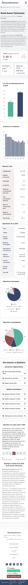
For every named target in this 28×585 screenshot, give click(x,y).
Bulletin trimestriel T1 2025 (12, 404)
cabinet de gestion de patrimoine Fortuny (22, 582)
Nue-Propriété (14, 547)
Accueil (4, 7)
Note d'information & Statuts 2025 (12, 372)
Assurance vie (14, 554)
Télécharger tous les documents (13, 416)
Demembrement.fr (5, 582)
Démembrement (14, 544)
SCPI (8, 7)
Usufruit (14, 551)
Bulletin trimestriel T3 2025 (12, 399)
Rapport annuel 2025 (10, 383)
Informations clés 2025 (11, 378)
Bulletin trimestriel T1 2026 (12, 394)
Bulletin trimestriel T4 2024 (12, 408)
